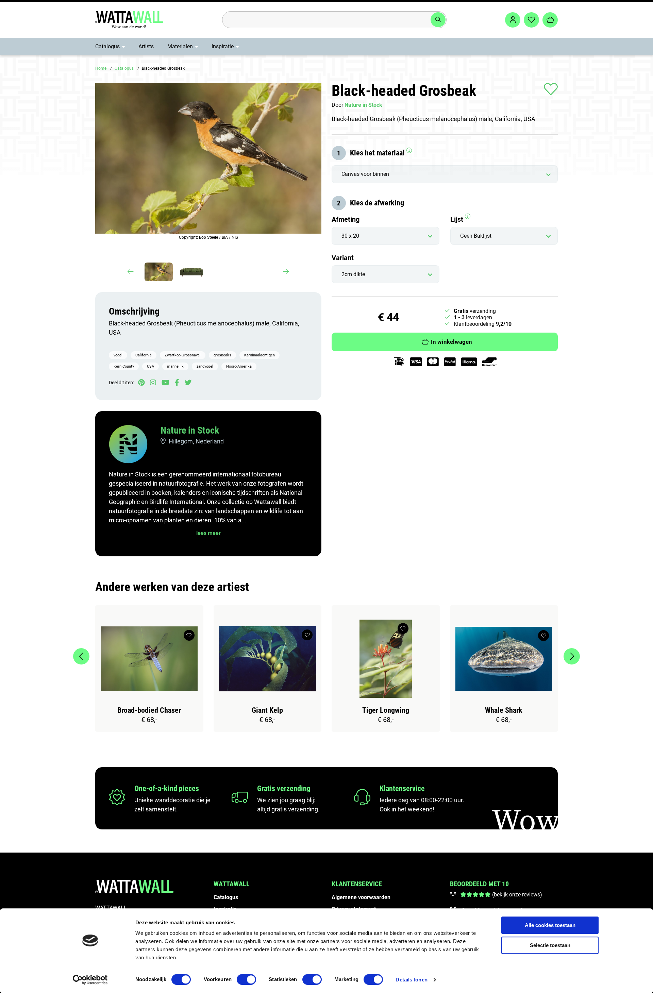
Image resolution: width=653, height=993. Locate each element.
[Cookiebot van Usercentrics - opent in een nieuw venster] (90, 980)
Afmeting (345, 219)
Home (100, 68)
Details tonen (411, 979)
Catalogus (107, 46)
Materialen (180, 46)
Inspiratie (223, 46)
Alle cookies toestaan (550, 925)
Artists (146, 46)
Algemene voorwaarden (361, 897)
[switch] (246, 979)
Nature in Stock (190, 430)
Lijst (457, 219)
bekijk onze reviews (517, 894)
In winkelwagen (451, 342)
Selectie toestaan (550, 945)
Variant (343, 258)
